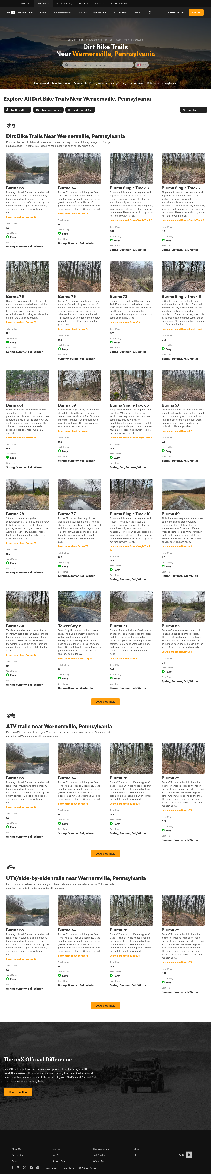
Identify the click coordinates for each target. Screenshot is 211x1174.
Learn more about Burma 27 (131, 640)
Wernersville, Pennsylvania (88, 83)
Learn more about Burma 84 (28, 640)
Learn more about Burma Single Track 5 (131, 419)
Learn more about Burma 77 (80, 530)
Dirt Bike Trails (75, 39)
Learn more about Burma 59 (80, 419)
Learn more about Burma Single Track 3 (131, 202)
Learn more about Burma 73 (131, 311)
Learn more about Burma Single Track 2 (183, 202)
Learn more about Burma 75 (80, 311)
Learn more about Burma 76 (28, 311)
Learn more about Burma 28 (28, 530)
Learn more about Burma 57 (183, 419)
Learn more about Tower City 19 (80, 640)
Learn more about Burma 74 (80, 202)
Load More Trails (105, 701)
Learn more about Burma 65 (28, 202)
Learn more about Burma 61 (28, 419)
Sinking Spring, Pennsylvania (126, 83)
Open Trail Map (18, 1091)
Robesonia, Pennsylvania (161, 83)
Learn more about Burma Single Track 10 (131, 530)
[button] (17, 110)
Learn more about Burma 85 (183, 640)
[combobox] (100, 64)
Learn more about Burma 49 (183, 530)
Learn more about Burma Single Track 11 (183, 311)
